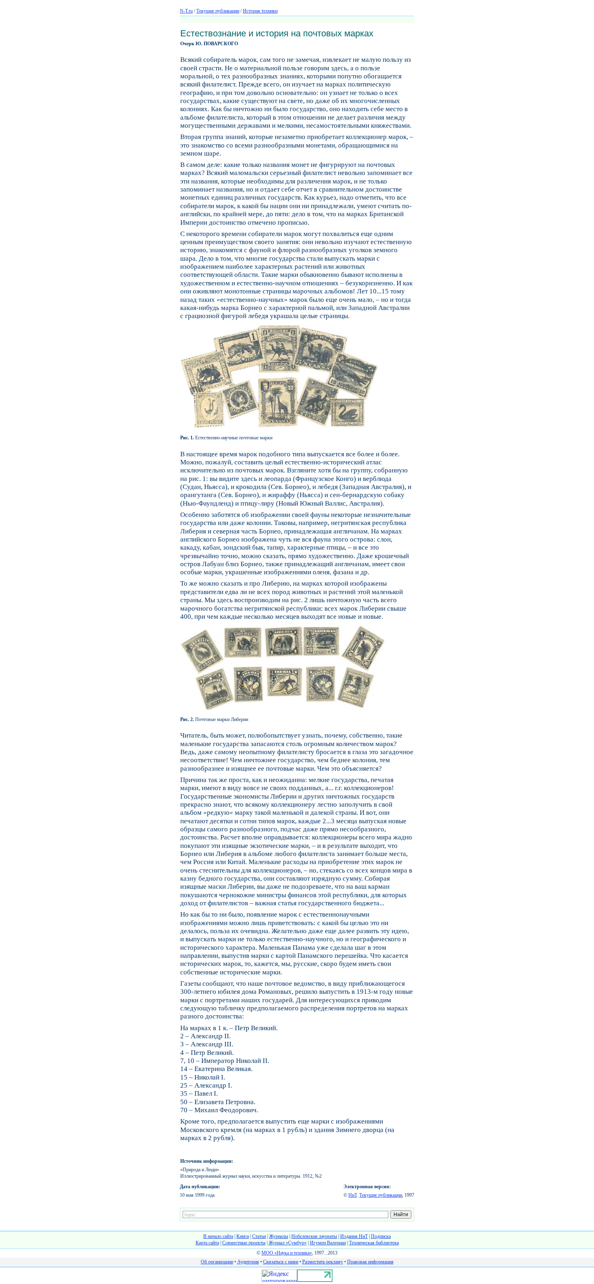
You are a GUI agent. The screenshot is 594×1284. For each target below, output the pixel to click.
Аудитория (248, 1262)
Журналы (278, 1236)
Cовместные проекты (243, 1243)
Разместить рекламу (322, 1262)
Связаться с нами (280, 1262)
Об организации (217, 1262)
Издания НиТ (354, 1236)
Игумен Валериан (328, 1243)
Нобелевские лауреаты (314, 1236)
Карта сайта (207, 1243)
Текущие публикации (217, 11)
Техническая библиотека (374, 1243)
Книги (242, 1236)
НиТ (352, 1195)
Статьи (259, 1236)
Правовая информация (370, 1262)
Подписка (381, 1236)
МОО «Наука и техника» (286, 1253)
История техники (260, 11)
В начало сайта (218, 1236)
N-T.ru (186, 11)
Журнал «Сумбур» (288, 1243)
